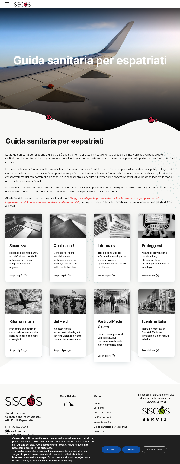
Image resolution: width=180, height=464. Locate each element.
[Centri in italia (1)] (156, 301)
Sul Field (61, 321)
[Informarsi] (112, 226)
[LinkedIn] (71, 404)
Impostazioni (154, 449)
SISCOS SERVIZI (156, 401)
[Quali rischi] (68, 226)
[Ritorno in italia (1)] (23, 301)
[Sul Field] (68, 301)
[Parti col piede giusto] (112, 301)
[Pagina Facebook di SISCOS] (64, 404)
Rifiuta (131, 449)
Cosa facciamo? (102, 412)
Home (97, 403)
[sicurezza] (23, 226)
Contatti (99, 431)
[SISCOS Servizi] (156, 413)
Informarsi (106, 245)
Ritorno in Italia (21, 321)
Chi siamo (99, 407)
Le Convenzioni (102, 417)
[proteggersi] (156, 226)
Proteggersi (152, 245)
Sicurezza (17, 245)
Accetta (111, 449)
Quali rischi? (64, 245)
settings (68, 460)
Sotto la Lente (102, 422)
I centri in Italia (154, 321)
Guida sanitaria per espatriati (110, 426)
